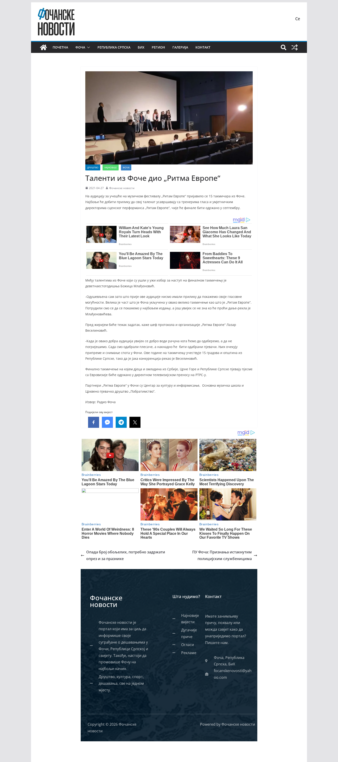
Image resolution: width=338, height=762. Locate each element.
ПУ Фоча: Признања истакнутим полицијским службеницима (222, 555)
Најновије (110, 167)
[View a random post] (294, 47)
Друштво (92, 167)
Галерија (180, 47)
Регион (158, 47)
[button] (87, 47)
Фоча (80, 47)
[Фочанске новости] (43, 47)
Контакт (202, 47)
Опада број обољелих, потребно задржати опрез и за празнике (125, 555)
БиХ (141, 47)
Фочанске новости (122, 188)
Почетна (60, 47)
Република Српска (113, 47)
